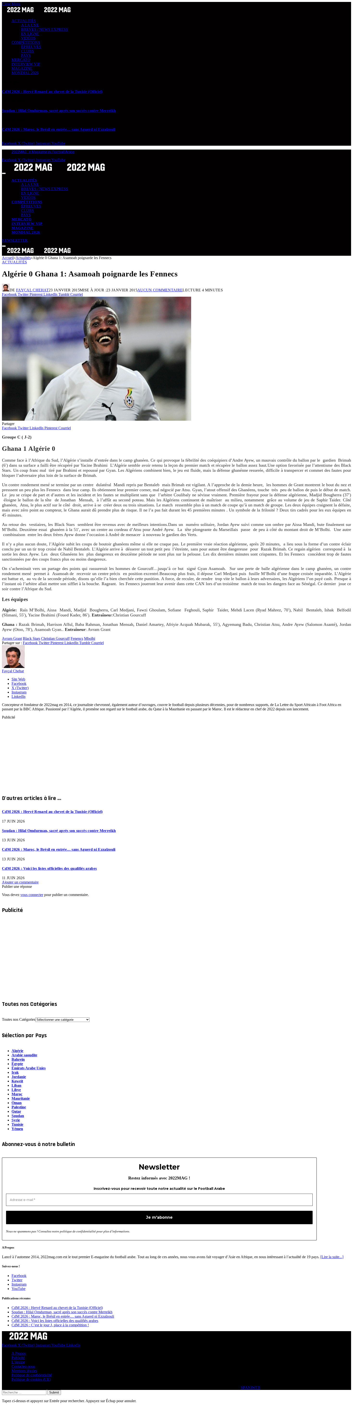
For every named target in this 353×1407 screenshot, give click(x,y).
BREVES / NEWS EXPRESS (44, 29)
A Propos (19, 1353)
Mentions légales (24, 1371)
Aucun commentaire (160, 290)
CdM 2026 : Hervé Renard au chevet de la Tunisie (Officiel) (52, 92)
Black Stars (31, 638)
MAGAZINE (22, 68)
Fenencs (77, 638)
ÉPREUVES (31, 47)
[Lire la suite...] (331, 1257)
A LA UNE (30, 25)
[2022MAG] (59, 172)
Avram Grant (12, 638)
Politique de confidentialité (32, 1375)
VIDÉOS (28, 38)
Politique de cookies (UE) (31, 1379)
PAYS (26, 55)
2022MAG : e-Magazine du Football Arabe (43, 152)
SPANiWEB (250, 1388)
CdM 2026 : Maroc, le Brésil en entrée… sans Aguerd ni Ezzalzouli (58, 129)
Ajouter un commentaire (20, 882)
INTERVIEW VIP (26, 64)
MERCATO (21, 60)
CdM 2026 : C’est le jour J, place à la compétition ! (50, 1325)
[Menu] (4, 173)
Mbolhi (89, 638)
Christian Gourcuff (55, 638)
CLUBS (27, 51)
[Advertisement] (146, 753)
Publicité (18, 1358)
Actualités (14, 262)
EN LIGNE (30, 34)
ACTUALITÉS (24, 21)
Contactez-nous (23, 1366)
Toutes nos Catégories (18, 1019)
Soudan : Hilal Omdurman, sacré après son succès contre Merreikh (59, 111)
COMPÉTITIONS (26, 42)
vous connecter (31, 895)
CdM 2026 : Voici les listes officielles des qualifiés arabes (49, 868)
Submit (54, 1392)
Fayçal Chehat (32, 290)
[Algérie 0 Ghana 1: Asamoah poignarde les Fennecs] (96, 419)
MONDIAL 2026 (25, 73)
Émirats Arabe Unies (29, 1068)
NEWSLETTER (15, 240)
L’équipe (18, 1362)
